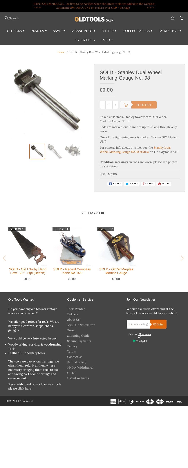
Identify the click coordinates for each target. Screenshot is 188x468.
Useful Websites (78, 378)
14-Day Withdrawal (80, 367)
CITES (71, 373)
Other (108, 31)
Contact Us (74, 357)
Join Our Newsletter (81, 325)
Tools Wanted (76, 309)
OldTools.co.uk (24, 401)
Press (71, 330)
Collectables (137, 31)
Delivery (73, 314)
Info (106, 40)
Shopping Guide (78, 335)
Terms (71, 351)
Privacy (72, 346)
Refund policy (76, 362)
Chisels (15, 31)
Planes (38, 31)
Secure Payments (79, 341)
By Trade (84, 40)
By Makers (169, 31)
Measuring (82, 31)
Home (61, 52)
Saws (58, 31)
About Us (73, 319)
